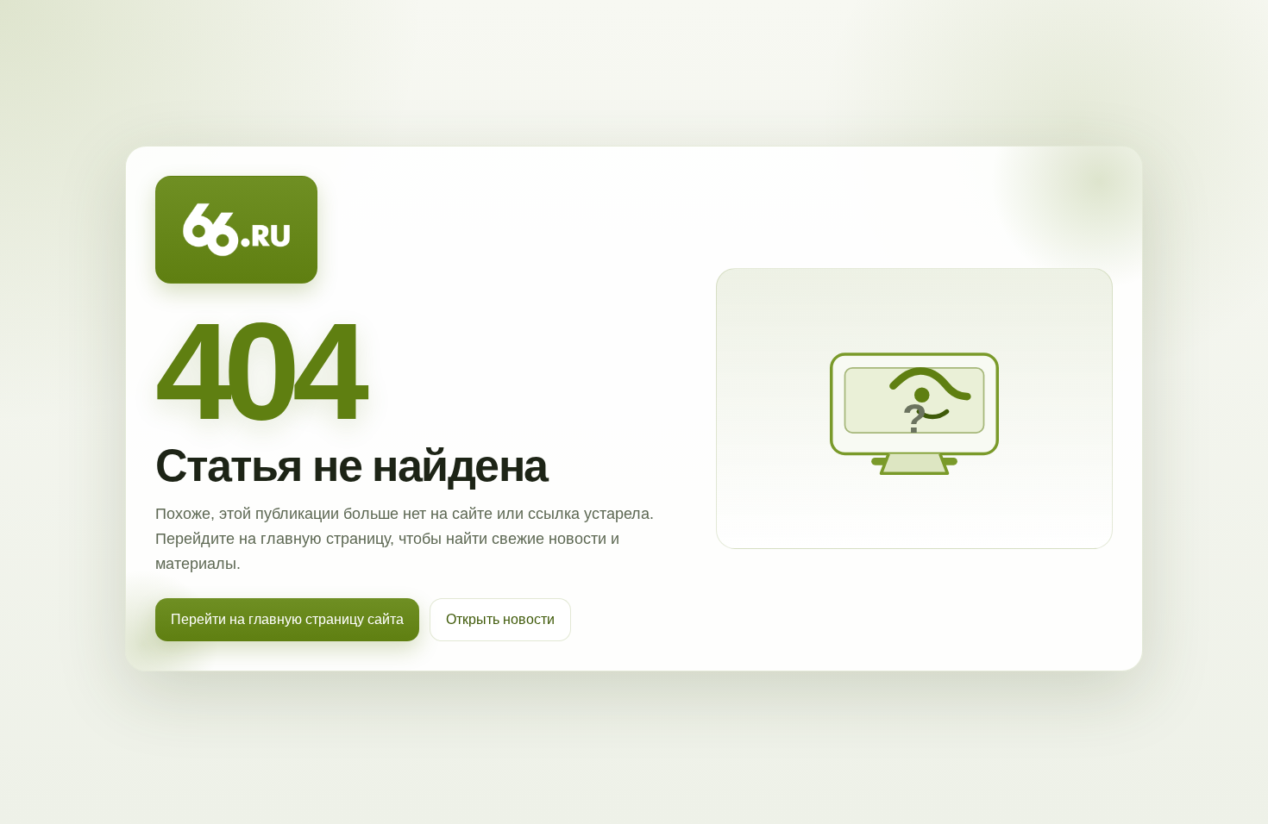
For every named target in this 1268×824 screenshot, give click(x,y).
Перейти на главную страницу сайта (287, 619)
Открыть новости (500, 619)
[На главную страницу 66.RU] (236, 230)
